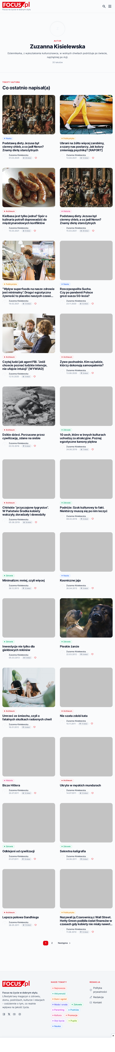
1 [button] (45, 943)
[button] (64, 943)
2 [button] (52, 943)
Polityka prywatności (100, 989)
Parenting (59, 1009)
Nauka (57, 1026)
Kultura (58, 1015)
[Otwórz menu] (110, 6)
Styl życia (59, 1020)
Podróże (74, 1009)
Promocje (72, 1015)
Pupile (74, 1020)
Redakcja (98, 997)
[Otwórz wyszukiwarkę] (104, 6)
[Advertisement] (57, 1045)
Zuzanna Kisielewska (18, 155)
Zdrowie (78, 1004)
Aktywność (60, 993)
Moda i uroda (60, 1004)
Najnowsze (59, 988)
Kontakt (97, 1002)
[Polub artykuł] (36, 158)
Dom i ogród (60, 999)
